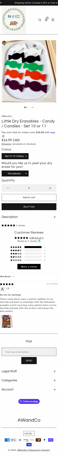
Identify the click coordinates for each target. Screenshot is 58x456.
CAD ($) (28, 433)
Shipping (6, 144)
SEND (29, 360)
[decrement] (8, 188)
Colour (7, 149)
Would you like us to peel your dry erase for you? (27, 165)
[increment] (50, 188)
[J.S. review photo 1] (6, 321)
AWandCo (22, 450)
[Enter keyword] (39, 20)
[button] (26, 107)
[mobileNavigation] (52, 20)
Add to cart (29, 197)
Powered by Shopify (39, 450)
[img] (7, 284)
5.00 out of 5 (36, 237)
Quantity (8, 180)
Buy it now (29, 206)
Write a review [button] (29, 266)
